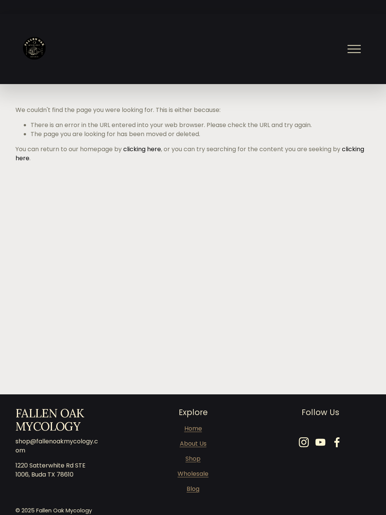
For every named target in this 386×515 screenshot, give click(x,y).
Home (193, 428)
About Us (193, 443)
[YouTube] (320, 442)
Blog (193, 488)
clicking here (142, 149)
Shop (193, 458)
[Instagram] (304, 442)
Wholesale (193, 473)
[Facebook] (337, 442)
